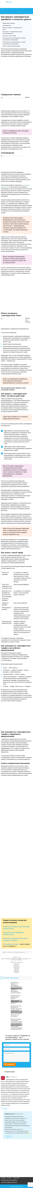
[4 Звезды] (22, 958)
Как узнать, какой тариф (9, 35)
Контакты (9, 1177)
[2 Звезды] (10, 958)
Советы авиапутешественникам (11, 46)
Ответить (4, 1108)
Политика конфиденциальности (9, 1182)
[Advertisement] (16, 75)
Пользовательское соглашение (9, 1180)
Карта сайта (16, 1177)
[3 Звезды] (16, 958)
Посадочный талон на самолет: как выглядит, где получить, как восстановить (16, 1014)
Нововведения (7, 25)
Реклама (3, 1177)
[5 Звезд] (27, 958)
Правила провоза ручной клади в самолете (15, 1002)
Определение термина (9, 23)
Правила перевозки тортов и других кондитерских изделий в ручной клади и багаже (16, 1027)
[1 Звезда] (5, 958)
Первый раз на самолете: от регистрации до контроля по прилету (16, 990)
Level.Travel (14, 944)
